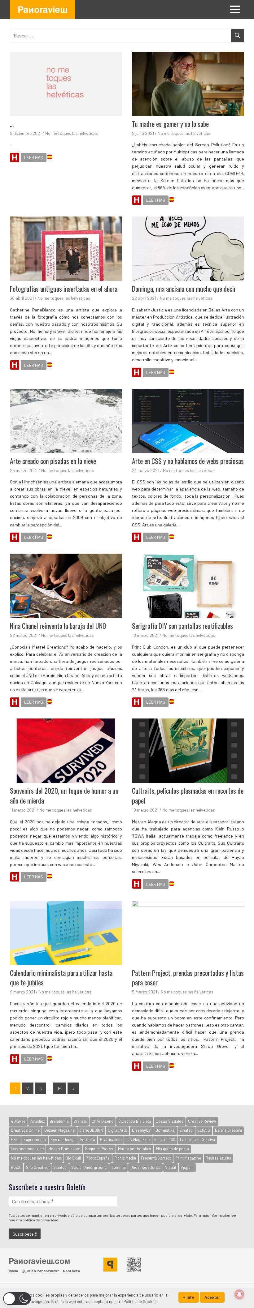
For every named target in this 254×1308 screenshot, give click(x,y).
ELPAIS (203, 1130)
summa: (119, 1167)
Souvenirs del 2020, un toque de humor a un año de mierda (64, 795)
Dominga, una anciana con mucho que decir (184, 289)
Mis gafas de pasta (172, 1148)
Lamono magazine (27, 1148)
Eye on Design (63, 1139)
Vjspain (187, 1167)
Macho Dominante (64, 1148)
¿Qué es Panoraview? (40, 1270)
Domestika (165, 1130)
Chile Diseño (103, 1121)
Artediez (37, 1121)
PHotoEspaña (97, 1158)
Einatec (186, 1130)
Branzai (80, 1121)
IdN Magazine (138, 1139)
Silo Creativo (37, 1167)
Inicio (13, 1270)
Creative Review (202, 1121)
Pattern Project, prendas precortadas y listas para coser (188, 978)
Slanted (60, 1167)
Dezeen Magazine (59, 1130)
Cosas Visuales (169, 1121)
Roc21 (16, 1167)
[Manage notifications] (239, 1294)
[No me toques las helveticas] (14, 158)
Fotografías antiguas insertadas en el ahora (63, 289)
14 (59, 1088)
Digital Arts (117, 1130)
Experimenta (35, 1139)
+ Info (188, 1297)
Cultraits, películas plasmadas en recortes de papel (187, 795)
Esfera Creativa (228, 1130)
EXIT (15, 1139)
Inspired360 (164, 1139)
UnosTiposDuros (145, 1167)
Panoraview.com (39, 1260)
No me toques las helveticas (71, 133)
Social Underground (89, 1167)
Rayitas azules (218, 1158)
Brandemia (59, 1121)
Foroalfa (87, 1139)
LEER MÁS (33, 157)
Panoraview (43, 9)
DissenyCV (141, 1130)
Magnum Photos (99, 1148)
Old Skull (73, 1158)
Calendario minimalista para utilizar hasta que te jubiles (61, 978)
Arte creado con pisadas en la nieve (53, 461)
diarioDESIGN (91, 1130)
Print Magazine (188, 1158)
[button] (17, 1298)
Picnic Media (125, 1158)
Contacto (71, 1270)
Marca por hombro (134, 1148)
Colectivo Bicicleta (134, 1121)
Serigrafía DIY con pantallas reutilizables (182, 626)
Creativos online (25, 1130)
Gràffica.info (111, 1139)
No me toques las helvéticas (36, 1158)
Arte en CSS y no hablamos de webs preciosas (188, 461)
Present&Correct (156, 1158)
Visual (170, 1167)
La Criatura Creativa (197, 1139)
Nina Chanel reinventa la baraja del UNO (58, 626)
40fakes (18, 1121)
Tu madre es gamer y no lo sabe (170, 124)
